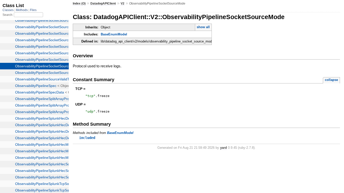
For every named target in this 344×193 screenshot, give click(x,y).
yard (223, 148)
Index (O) (79, 3)
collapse (331, 80)
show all (203, 27)
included (87, 138)
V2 (122, 3)
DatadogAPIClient (103, 3)
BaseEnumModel (114, 34)
